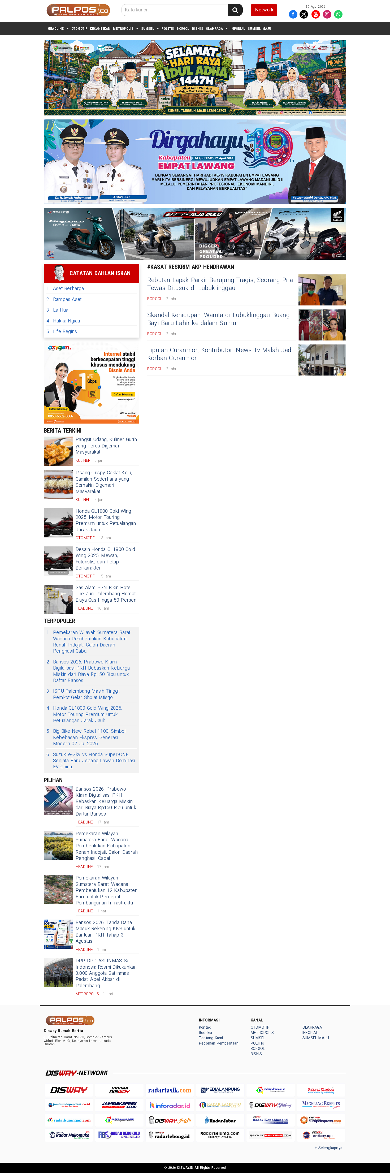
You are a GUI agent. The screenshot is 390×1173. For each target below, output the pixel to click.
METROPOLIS (123, 29)
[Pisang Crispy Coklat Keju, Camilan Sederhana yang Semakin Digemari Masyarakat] (58, 484)
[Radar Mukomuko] (69, 1135)
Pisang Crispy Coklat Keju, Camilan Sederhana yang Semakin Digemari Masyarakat (104, 482)
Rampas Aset (63, 299)
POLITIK (168, 29)
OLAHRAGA (214, 29)
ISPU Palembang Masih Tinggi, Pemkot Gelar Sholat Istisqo (83, 694)
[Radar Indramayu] (270, 1090)
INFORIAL (238, 29)
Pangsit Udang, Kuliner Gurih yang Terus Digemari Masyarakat (106, 446)
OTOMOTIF (79, 29)
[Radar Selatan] (321, 1135)
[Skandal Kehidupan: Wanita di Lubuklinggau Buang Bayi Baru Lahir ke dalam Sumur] (322, 324)
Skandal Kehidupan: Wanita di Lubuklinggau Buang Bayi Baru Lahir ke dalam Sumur (218, 319)
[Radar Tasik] (169, 1090)
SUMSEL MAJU (259, 29)
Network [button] (264, 10)
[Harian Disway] (119, 1090)
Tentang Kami (211, 1038)
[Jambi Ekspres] (119, 1105)
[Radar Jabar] (220, 1120)
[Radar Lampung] (220, 1105)
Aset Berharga (65, 289)
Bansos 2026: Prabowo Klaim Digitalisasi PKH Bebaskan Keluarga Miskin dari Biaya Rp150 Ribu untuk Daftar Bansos (88, 671)
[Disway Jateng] (270, 1105)
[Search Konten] (235, 10)
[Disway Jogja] (169, 1120)
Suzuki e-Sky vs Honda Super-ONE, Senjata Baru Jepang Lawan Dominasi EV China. (90, 761)
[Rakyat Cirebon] (321, 1090)
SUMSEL (147, 29)
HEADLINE (56, 29)
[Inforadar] (169, 1105)
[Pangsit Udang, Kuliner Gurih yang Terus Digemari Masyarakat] (58, 451)
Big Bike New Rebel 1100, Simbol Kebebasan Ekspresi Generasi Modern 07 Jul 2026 (86, 737)
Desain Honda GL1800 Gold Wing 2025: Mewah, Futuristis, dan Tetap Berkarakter (105, 559)
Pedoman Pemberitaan (219, 1043)
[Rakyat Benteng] (270, 1135)
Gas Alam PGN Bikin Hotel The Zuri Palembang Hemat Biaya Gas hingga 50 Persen (106, 594)
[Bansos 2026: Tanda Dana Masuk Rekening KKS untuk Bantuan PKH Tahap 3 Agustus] (58, 934)
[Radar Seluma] (220, 1135)
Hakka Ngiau (63, 321)
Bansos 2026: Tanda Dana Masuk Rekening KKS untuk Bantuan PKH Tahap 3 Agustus (105, 932)
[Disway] (69, 1090)
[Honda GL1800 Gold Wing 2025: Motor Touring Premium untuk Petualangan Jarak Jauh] (58, 522)
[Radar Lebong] (169, 1135)
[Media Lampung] (220, 1090)
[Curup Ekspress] (321, 1120)
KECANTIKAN (100, 29)
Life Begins (61, 332)
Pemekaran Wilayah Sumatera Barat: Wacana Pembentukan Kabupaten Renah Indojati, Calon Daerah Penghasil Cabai (88, 641)
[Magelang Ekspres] (321, 1105)
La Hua (57, 310)
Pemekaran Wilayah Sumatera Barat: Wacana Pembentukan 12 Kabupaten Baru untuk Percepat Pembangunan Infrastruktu (106, 890)
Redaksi (205, 1033)
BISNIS (197, 29)
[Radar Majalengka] (119, 1120)
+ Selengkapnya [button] (328, 1148)
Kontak (205, 1027)
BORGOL (183, 29)
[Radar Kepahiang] (270, 1120)
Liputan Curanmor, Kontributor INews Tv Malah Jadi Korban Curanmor (220, 354)
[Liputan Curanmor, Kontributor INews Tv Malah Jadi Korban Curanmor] (322, 360)
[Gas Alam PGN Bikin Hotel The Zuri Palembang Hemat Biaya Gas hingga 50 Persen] (58, 599)
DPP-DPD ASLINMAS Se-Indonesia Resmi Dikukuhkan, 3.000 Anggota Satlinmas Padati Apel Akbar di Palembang (107, 973)
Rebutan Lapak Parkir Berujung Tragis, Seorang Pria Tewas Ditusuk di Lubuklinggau (220, 284)
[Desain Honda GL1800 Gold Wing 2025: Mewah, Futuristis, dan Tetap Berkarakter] (58, 561)
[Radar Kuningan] (69, 1120)
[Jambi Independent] (69, 1105)
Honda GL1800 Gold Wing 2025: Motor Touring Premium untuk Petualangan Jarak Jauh (106, 520)
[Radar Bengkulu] (119, 1135)
